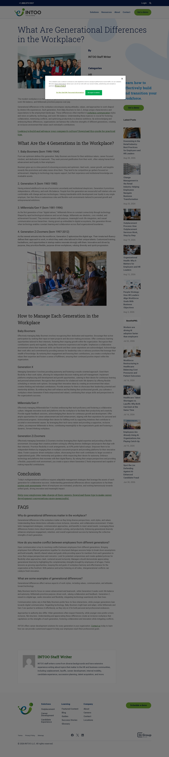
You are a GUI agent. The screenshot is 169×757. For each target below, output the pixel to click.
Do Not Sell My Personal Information (70, 92)
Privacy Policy (60, 86)
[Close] (122, 78)
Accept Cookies (94, 92)
